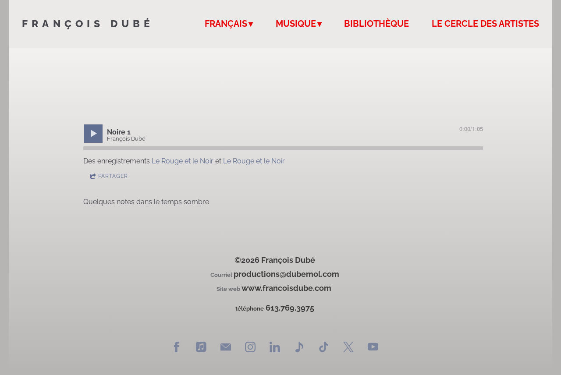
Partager (113, 176)
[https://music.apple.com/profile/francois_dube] (201, 348)
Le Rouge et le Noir (182, 161)
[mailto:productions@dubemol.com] (225, 348)
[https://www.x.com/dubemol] (348, 348)
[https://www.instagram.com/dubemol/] (250, 348)
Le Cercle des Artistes (485, 23)
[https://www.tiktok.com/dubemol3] (324, 348)
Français (226, 23)
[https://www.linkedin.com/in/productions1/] (275, 348)
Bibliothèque (376, 23)
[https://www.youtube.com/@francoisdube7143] (373, 348)
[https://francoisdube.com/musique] (299, 348)
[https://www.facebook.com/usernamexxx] (176, 348)
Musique (296, 23)
